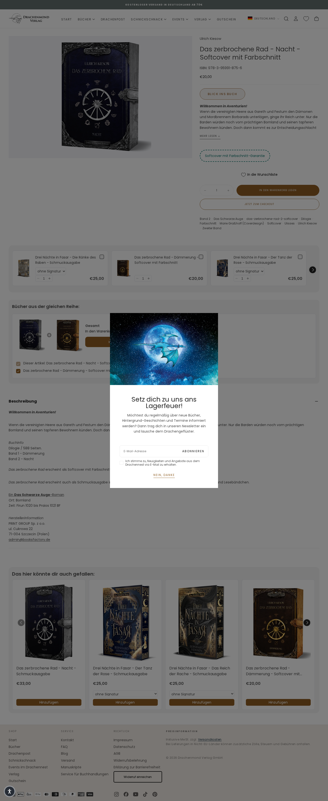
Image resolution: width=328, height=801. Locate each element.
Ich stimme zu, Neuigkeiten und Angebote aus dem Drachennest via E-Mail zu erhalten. (162, 462)
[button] (9, 791)
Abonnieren (193, 451)
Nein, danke (164, 475)
